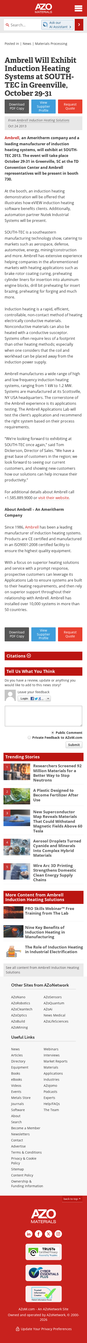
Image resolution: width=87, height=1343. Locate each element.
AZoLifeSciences (56, 1021)
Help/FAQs (52, 1103)
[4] (16, 847)
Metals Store (21, 1097)
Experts (49, 1097)
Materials (51, 1067)
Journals (17, 1103)
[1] (16, 771)
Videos (16, 1085)
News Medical (54, 1015)
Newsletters (20, 1134)
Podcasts (50, 1091)
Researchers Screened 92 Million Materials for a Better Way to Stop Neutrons (57, 773)
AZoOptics (19, 1015)
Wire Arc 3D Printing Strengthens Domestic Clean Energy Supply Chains (54, 872)
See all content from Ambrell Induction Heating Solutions (42, 969)
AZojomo (50, 1085)
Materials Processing (51, 43)
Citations (16, 656)
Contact (17, 1140)
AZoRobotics (20, 1003)
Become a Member (25, 1128)
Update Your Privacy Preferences (46, 1329)
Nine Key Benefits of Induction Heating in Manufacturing (45, 932)
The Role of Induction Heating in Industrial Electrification (54, 949)
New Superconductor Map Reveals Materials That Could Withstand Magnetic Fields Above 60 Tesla (57, 821)
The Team (51, 1110)
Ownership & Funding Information (27, 1183)
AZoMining (19, 1027)
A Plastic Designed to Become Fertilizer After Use (55, 795)
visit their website (53, 497)
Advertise (18, 1146)
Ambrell (12, 137)
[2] (16, 796)
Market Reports (56, 1061)
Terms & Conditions (26, 1152)
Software (18, 1110)
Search (16, 1122)
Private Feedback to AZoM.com (57, 737)
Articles (17, 1055)
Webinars (51, 1049)
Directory (18, 1061)
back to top (71, 1199)
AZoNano (18, 997)
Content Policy (22, 1175)
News (27, 43)
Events (16, 1091)
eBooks (16, 1079)
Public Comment (69, 732)
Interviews (52, 1055)
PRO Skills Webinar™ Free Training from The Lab (49, 911)
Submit (74, 745)
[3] (16, 817)
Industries (51, 1079)
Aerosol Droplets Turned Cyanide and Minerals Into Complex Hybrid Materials (57, 848)
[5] (16, 871)
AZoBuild (18, 1021)
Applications (53, 1073)
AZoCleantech (21, 1009)
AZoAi (48, 1009)
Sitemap (17, 1169)
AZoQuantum (54, 1003)
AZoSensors (53, 997)
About (15, 1116)
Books (15, 1073)
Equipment (19, 1067)
